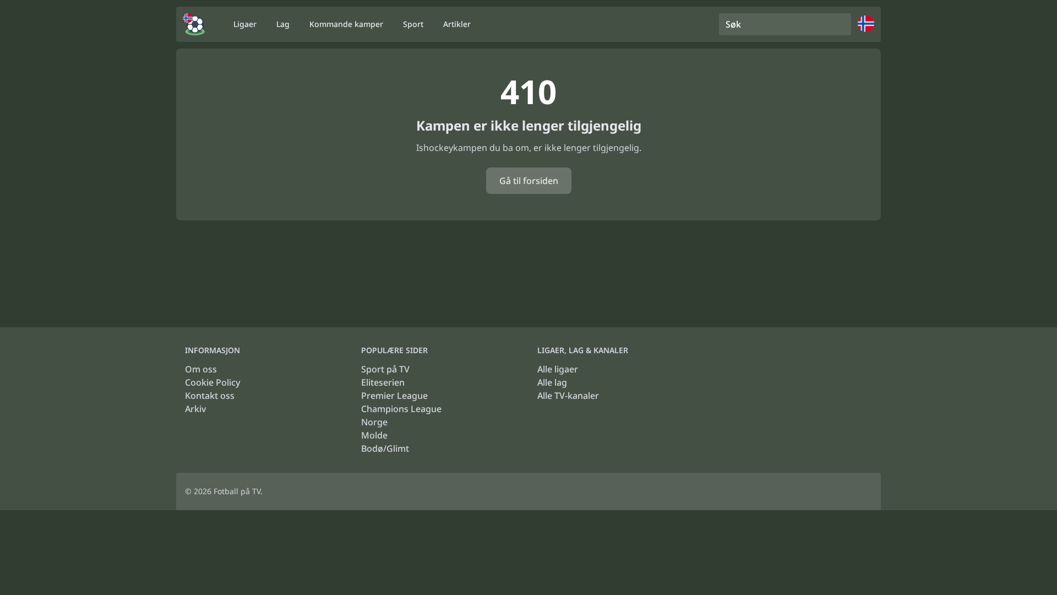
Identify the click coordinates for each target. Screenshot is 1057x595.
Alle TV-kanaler (568, 396)
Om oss (201, 369)
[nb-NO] (194, 24)
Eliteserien (383, 382)
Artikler (457, 24)
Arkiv (195, 409)
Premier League (394, 396)
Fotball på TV (237, 491)
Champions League (401, 409)
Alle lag (552, 382)
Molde (374, 435)
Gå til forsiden (528, 181)
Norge (374, 422)
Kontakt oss (210, 396)
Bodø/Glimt (385, 448)
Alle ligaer (557, 369)
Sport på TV (385, 369)
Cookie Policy (212, 382)
